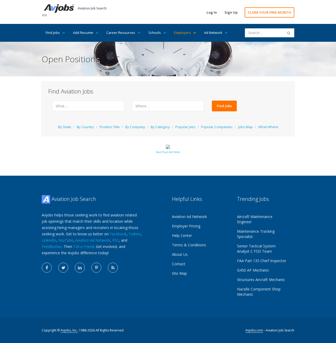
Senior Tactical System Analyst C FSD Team (256, 248)
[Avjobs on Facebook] (47, 268)
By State (64, 126)
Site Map (179, 273)
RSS (115, 240)
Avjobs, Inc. (69, 330)
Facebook (118, 233)
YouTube (65, 240)
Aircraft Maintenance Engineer (254, 219)
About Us (180, 254)
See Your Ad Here (168, 152)
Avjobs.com (254, 330)
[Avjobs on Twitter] (63, 268)
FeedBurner (52, 246)
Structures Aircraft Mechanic (261, 279)
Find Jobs (53, 32)
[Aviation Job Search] (59, 8)
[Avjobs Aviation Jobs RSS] (113, 268)
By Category (160, 126)
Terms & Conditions (189, 244)
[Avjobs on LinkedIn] (80, 268)
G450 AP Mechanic (253, 270)
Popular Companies (217, 126)
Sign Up (231, 12)
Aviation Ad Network (92, 240)
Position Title (109, 126)
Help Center (182, 235)
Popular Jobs (185, 126)
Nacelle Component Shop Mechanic (259, 292)
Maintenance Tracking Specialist (256, 234)
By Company (135, 126)
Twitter (135, 233)
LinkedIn (49, 240)
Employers (182, 32)
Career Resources (120, 32)
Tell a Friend (83, 246)
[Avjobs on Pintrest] (96, 268)
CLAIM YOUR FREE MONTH (269, 12)
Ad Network (213, 32)
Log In (212, 12)
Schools (154, 32)
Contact (178, 263)
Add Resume (83, 32)
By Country (85, 126)
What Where (268, 126)
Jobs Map (245, 126)
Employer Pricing (186, 226)
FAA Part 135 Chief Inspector (261, 260)
